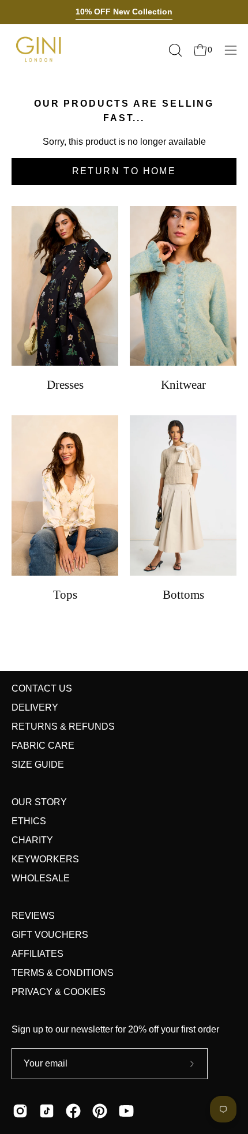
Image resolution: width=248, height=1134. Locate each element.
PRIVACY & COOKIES (59, 992)
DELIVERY (35, 707)
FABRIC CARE (43, 745)
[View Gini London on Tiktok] (46, 1111)
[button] (174, 50)
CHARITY (32, 840)
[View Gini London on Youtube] (126, 1111)
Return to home (124, 171)
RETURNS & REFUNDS (63, 726)
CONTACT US (42, 688)
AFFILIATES (37, 954)
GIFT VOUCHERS (50, 935)
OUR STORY (39, 802)
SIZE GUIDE (38, 764)
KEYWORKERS (45, 859)
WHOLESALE (41, 878)
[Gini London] (40, 50)
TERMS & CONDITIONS (63, 973)
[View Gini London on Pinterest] (99, 1111)
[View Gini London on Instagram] (20, 1111)
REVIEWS (33, 916)
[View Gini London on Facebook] (73, 1111)
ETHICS (29, 821)
